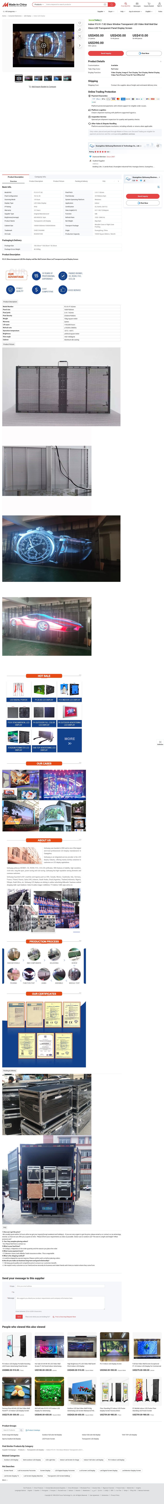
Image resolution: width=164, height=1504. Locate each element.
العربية (94, 1490)
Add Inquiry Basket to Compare (44, 86)
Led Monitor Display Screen (131, 1470)
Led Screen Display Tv (11, 1476)
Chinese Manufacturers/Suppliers (55, 1488)
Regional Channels (108, 1488)
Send (19, 1317)
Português (45, 1490)
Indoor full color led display (91, 1435)
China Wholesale (73, 1488)
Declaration (105, 1495)
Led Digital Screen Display (108, 1470)
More (4, 1480)
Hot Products (27, 1488)
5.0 (134, 180)
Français (53, 1490)
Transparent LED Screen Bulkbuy (59, 1476)
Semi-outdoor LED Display (32, 1460)
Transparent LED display (90, 1439)
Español (36, 1490)
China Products (38, 1488)
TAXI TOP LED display (129, 1435)
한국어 (100, 1490)
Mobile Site (130, 1488)
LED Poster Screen (48, 1439)
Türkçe (126, 1490)
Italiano (71, 1490)
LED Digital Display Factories (65, 1470)
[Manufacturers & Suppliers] (14, 4)
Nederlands (86, 1490)
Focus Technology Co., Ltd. (67, 1495)
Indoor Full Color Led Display (93, 1460)
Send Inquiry (106, 53)
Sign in (159, 6)
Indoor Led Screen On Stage (69, 1460)
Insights (138, 1488)
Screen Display (45, 1470)
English (30, 1490)
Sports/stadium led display (11, 1439)
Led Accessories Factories (27, 1470)
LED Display (27, 16)
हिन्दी (112, 1490)
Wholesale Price (85, 1488)
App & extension (134, 11)
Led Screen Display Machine (33, 1476)
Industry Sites (96, 1488)
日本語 (106, 1490)
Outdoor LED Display (11, 1460)
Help (122, 11)
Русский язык (62, 1490)
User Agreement (94, 1495)
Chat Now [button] (145, 53)
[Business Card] (159, 187)
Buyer (111, 11)
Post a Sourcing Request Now (64, 1317)
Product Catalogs (33, 1430)
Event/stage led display (10, 1435)
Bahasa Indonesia (143, 1490)
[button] (114, 181)
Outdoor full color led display (52, 1435)
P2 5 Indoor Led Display (116, 1460)
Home (4, 16)
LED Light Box (50, 1460)
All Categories (10, 11)
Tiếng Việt (133, 1490)
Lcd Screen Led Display (87, 1470)
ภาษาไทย (118, 1490)
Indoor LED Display (39, 16)
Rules (160, 11)
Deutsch (78, 1490)
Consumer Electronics (15, 16)
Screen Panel (8, 1470)
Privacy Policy (115, 1495)
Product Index (120, 1488)
